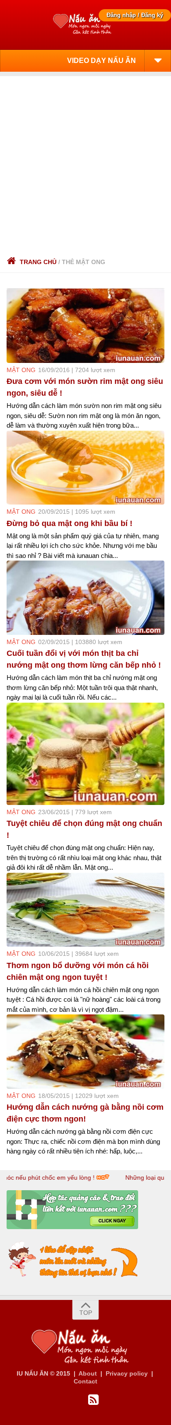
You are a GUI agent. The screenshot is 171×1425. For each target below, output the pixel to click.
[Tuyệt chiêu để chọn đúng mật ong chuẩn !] (85, 754)
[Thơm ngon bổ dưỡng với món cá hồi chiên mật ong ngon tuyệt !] (85, 910)
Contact (85, 1381)
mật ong (21, 369)
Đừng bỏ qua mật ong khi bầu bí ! (69, 523)
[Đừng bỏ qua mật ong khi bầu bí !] (85, 468)
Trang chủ (38, 261)
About (87, 1373)
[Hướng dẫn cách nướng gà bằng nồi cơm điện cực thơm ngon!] (85, 1051)
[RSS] (93, 1400)
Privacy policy (127, 1373)
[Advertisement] (85, 161)
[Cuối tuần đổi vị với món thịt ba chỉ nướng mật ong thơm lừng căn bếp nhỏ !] (85, 598)
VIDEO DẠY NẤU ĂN (101, 60)
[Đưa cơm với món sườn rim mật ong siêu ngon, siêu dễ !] (85, 326)
